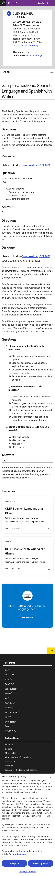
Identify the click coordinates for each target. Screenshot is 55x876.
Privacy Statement (17, 854)
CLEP (6, 72)
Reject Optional (40, 863)
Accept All (14, 863)
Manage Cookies (27, 871)
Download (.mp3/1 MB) (36, 165)
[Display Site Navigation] (51, 72)
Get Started (27, 617)
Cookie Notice (25, 851)
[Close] (51, 777)
